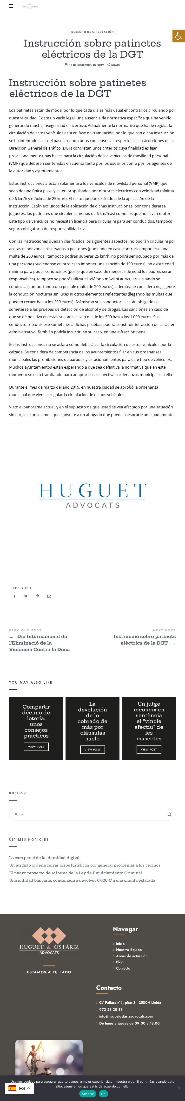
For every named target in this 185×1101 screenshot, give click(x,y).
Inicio (120, 943)
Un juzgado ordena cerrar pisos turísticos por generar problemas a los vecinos (84, 865)
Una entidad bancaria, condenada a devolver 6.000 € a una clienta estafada (82, 880)
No (103, 1094)
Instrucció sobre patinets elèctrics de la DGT (134, 638)
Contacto (123, 968)
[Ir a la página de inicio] (49, 941)
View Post (36, 747)
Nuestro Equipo (129, 949)
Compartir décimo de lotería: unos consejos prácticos (36, 721)
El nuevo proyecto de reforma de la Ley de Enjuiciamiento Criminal (75, 873)
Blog (120, 962)
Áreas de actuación (131, 956)
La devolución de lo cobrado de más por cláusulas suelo (92, 721)
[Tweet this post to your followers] (26, 596)
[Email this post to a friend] (49, 596)
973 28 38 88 (111, 1009)
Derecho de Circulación (92, 32)
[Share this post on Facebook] (14, 596)
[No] (179, 1088)
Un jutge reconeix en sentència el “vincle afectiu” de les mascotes (148, 721)
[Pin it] (37, 596)
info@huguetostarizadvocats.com (126, 1016)
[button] (178, 36)
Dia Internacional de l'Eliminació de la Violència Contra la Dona (50, 641)
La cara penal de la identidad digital (44, 857)
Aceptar (88, 1094)
